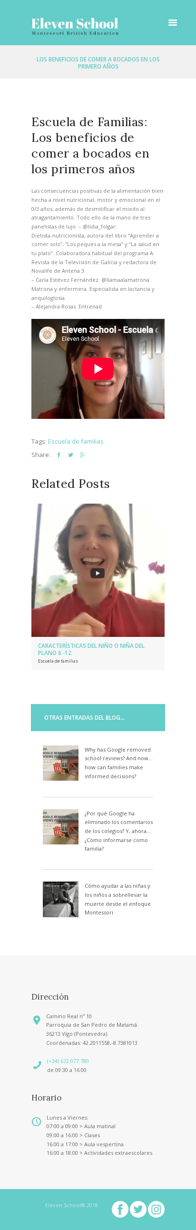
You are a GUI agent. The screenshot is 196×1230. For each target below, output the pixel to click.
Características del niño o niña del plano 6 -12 (91, 649)
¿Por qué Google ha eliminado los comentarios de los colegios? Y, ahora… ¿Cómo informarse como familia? (119, 831)
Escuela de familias (76, 441)
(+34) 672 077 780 (68, 1060)
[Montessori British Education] (75, 26)
